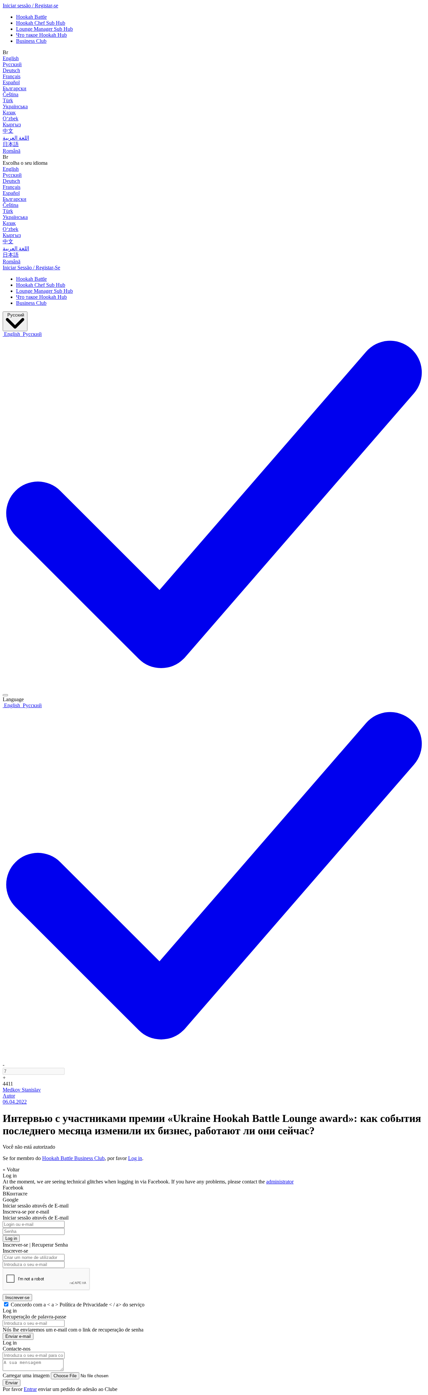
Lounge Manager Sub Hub (44, 29)
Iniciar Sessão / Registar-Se (31, 267)
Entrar (30, 1389)
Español (11, 82)
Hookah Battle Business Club (73, 1158)
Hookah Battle (31, 17)
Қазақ (9, 112)
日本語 (11, 144)
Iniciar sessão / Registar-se (30, 5)
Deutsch (11, 70)
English (11, 58)
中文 (8, 131)
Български (14, 88)
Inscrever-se (17, 1297)
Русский (12, 64)
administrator (280, 1181)
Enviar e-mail (18, 1336)
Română (11, 151)
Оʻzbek (10, 118)
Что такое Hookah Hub (41, 35)
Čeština (10, 94)
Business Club (31, 41)
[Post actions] (5, 695)
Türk (8, 100)
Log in (135, 1158)
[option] (12, 334)
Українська (15, 106)
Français (11, 76)
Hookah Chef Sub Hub (40, 23)
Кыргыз (12, 124)
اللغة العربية (16, 138)
